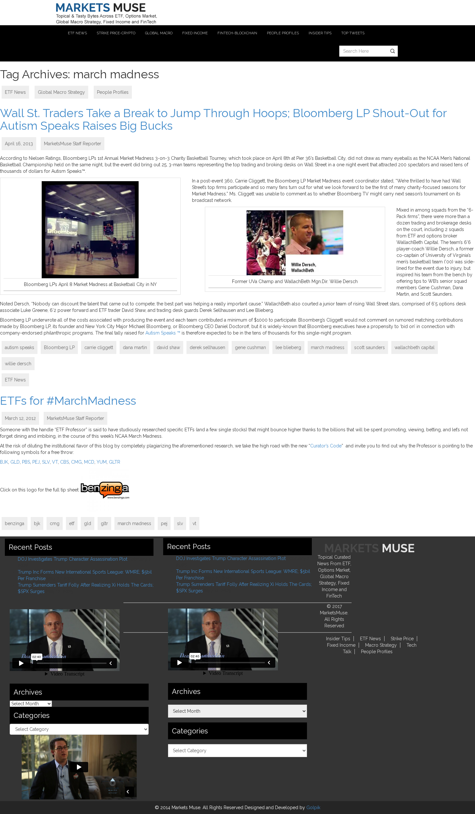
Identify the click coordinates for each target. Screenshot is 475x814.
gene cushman (250, 347)
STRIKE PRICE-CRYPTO (116, 33)
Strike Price (402, 638)
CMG (76, 462)
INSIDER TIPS (320, 33)
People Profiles (113, 92)
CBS (64, 462)
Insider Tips (338, 638)
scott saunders (369, 347)
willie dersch (18, 363)
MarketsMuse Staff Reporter (72, 143)
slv (180, 523)
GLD (15, 462)
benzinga (14, 523)
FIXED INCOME (195, 33)
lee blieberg (288, 347)
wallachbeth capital (415, 347)
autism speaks (19, 347)
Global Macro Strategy (61, 92)
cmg (54, 523)
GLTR (114, 462)
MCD (89, 462)
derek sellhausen (207, 347)
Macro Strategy (381, 645)
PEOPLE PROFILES (283, 33)
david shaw (168, 347)
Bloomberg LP (59, 347)
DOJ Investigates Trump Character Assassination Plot (72, 559)
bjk (37, 523)
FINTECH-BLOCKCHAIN (237, 33)
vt (194, 523)
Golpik (313, 807)
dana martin (135, 347)
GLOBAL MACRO (159, 33)
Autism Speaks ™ (162, 333)
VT (55, 462)
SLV (46, 462)
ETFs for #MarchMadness (68, 400)
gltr (104, 523)
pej (164, 523)
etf (71, 523)
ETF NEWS (77, 33)
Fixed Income (341, 645)
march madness (327, 347)
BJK (4, 462)
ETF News (15, 92)
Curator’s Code (326, 445)
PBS (26, 462)
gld (87, 523)
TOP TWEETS (352, 33)
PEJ (36, 462)
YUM (102, 462)
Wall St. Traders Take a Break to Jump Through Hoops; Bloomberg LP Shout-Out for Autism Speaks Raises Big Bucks (223, 119)
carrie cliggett (98, 347)
